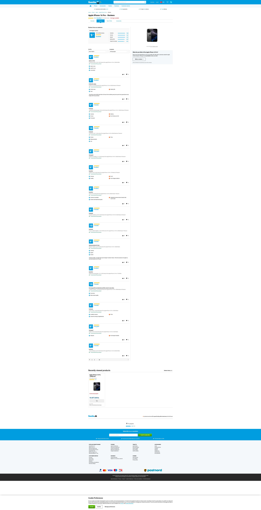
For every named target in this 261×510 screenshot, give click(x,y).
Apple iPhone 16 (92, 447)
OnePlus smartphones (115, 448)
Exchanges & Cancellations (94, 462)
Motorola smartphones (115, 449)
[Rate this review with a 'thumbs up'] (123, 74)
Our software (135, 458)
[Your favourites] (167, 2)
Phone (95, 6)
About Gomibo (135, 457)
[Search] (145, 2)
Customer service (126, 6)
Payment (90, 457)
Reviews (109, 12)
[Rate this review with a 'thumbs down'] (127, 74)
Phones (113, 444)
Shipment (90, 461)
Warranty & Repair (92, 463)
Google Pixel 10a (92, 450)
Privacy (119, 478)
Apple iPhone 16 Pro (103, 12)
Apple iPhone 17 (92, 446)
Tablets (110, 6)
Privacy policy (135, 459)
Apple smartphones (114, 446)
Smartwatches (157, 452)
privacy (121, 503)
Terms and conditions (138, 478)
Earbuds (156, 449)
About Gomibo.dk (114, 478)
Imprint (123, 478)
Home (89, 12)
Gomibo (134, 455)
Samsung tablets (136, 447)
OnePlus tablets (135, 450)
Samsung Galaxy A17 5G (93, 453)
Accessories (103, 6)
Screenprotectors (158, 447)
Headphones (157, 450)
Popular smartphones (94, 444)
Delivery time (91, 459)
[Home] (90, 6)
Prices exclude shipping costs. (143, 475)
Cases (156, 446)
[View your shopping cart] (171, 2)
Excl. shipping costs (154, 46)
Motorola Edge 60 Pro (93, 452)
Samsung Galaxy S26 (93, 448)
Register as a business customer (117, 458)
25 (99, 359)
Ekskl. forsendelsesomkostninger (95, 404)
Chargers (156, 448)
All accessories (157, 453)
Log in (157, 2)
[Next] (128, 359)
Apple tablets (135, 446)
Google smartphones (114, 450)
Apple (97, 12)
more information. (142, 476)
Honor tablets (135, 449)
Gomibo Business (114, 457)
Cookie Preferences (129, 478)
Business (117, 6)
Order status (91, 458)
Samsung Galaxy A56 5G (93, 449)
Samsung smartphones (115, 447)
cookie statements (129, 503)
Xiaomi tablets (135, 448)
